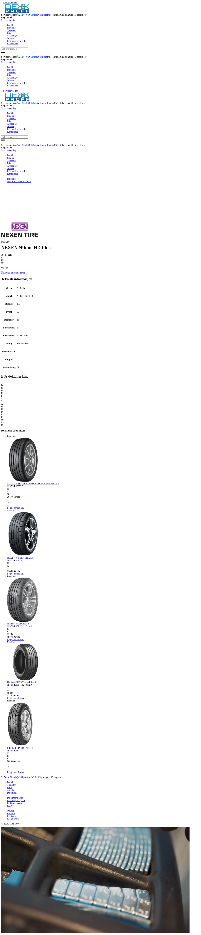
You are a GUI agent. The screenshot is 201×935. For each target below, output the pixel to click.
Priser (9, 33)
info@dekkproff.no (22, 777)
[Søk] (30, 49)
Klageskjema (13, 818)
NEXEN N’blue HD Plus (19, 181)
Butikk (10, 25)
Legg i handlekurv (15, 573)
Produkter (11, 27)
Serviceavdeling (10, 2)
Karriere (11, 813)
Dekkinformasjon (15, 798)
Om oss (10, 38)
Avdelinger (12, 35)
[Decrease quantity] (8, 500)
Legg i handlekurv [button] (15, 508)
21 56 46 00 (6, 777)
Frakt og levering (15, 803)
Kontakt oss (12, 43)
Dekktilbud (12, 793)
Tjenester (11, 30)
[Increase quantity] (8, 770)
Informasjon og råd (16, 41)
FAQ (9, 805)
